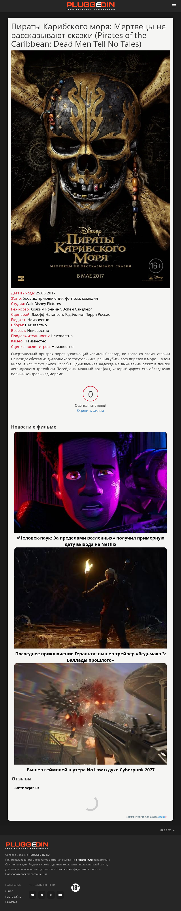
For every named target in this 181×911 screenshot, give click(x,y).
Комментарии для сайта (146, 817)
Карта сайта (13, 896)
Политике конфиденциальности (77, 869)
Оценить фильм (90, 410)
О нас (9, 891)
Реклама (11, 902)
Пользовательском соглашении (26, 874)
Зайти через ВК (26, 788)
